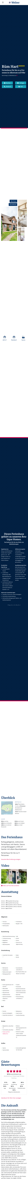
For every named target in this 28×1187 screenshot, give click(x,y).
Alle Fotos (13, 201)
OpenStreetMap (8, 814)
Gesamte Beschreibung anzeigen (10, 859)
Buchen (8, 83)
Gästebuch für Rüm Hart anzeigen (11, 1098)
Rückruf (8, 86)
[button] (7, 809)
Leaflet (5, 814)
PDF (21, 86)
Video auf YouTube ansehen (11, 885)
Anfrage (21, 83)
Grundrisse (13, 204)
